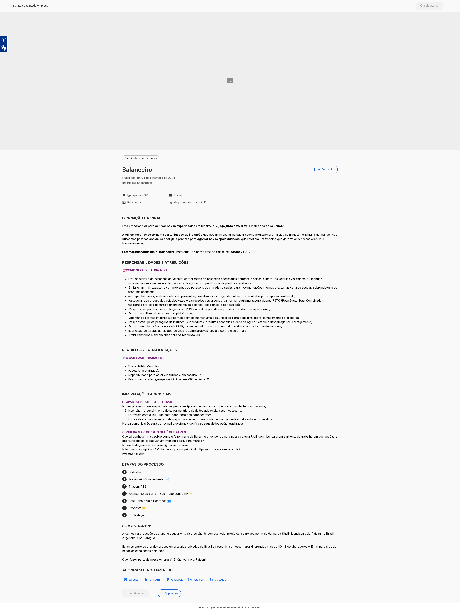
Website (133, 579)
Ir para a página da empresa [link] (30, 5)
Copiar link (328, 169)
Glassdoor (221, 579)
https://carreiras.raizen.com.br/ (218, 449)
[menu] (450, 5)
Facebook (177, 579)
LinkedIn (155, 579)
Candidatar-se (429, 5)
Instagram (198, 579)
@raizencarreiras (176, 445)
